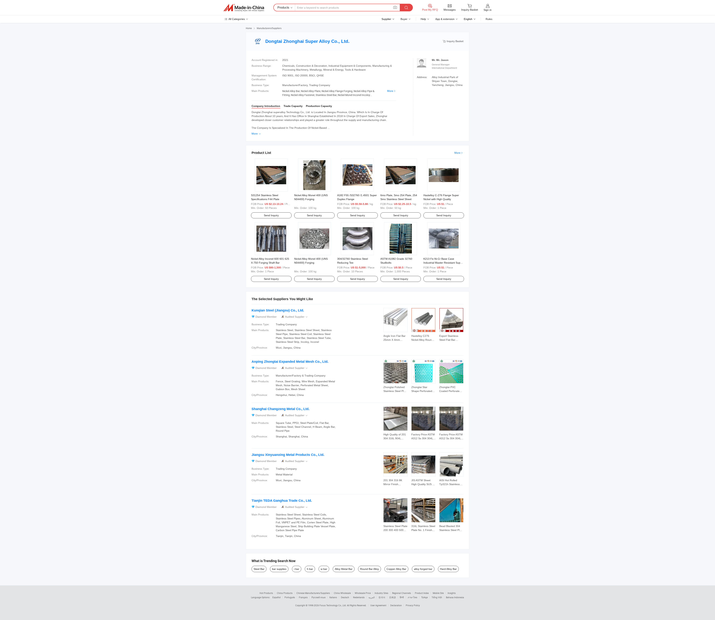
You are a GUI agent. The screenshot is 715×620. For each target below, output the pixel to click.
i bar (296, 568)
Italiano (333, 597)
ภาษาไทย (412, 597)
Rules (489, 19)
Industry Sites (381, 592)
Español (276, 597)
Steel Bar (259, 568)
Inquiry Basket (453, 41)
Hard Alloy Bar (448, 568)
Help (423, 19)
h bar (310, 568)
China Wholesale (342, 592)
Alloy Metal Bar (343, 568)
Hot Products (266, 592)
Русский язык (318, 597)
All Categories (236, 19)
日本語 (392, 597)
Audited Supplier (296, 316)
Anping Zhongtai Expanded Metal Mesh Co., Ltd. (290, 361)
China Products (285, 592)
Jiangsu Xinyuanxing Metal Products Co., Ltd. (288, 455)
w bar (324, 568)
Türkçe (424, 597)
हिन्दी (402, 597)
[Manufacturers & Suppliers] (243, 8)
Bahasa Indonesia (455, 597)
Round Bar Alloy (369, 568)
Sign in (488, 9)
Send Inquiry (271, 215)
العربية (371, 597)
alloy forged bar (423, 568)
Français (303, 597)
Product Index (422, 592)
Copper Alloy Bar (396, 568)
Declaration (396, 605)
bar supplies (279, 568)
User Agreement (378, 605)
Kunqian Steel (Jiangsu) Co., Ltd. (278, 310)
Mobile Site (438, 592)
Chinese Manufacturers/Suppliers (313, 592)
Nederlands (359, 597)
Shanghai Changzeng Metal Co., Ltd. (280, 409)
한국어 (382, 597)
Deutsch (345, 597)
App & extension (445, 19)
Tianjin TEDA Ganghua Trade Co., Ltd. (282, 500)
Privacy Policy (413, 605)
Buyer (404, 19)
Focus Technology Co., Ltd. (333, 605)
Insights (452, 592)
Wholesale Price (363, 592)
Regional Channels (401, 592)
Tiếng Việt (437, 597)
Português (290, 597)
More (390, 90)
